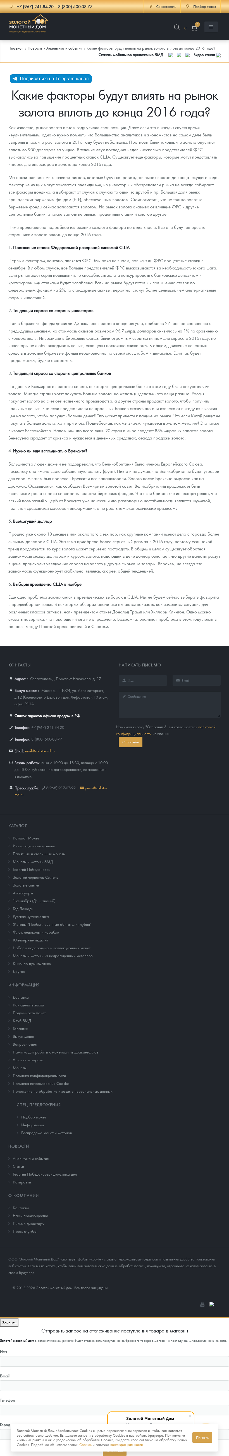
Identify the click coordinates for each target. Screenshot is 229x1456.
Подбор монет (33, 1116)
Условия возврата (28, 1059)
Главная (16, 47)
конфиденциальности (126, 1444)
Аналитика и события (31, 1158)
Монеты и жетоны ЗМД (33, 861)
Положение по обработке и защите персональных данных (63, 1091)
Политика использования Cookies (41, 1083)
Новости (18, 1145)
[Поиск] (176, 28)
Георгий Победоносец (31, 869)
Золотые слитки (26, 884)
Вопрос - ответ (25, 1043)
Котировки (22, 1181)
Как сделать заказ (28, 1004)
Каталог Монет (26, 837)
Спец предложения (39, 1104)
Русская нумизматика (31, 916)
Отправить (130, 741)
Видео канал (205, 54)
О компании (23, 1195)
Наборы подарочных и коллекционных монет (51, 947)
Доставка (21, 996)
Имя (3, 1351)
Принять (202, 1437)
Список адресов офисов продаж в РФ (47, 715)
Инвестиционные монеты (34, 845)
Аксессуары (23, 892)
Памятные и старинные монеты (39, 853)
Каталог (17, 825)
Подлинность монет (29, 1012)
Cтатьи (18, 1166)
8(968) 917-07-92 (61, 787)
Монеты (20, 1067)
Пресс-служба (25, 1231)
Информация (24, 984)
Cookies (85, 1444)
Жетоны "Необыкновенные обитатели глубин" (52, 924)
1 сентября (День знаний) (34, 900)
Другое (19, 971)
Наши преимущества (30, 1215)
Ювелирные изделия (30, 939)
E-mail (4, 1375)
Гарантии (20, 1028)
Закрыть (9, 1322)
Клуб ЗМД (22, 1020)
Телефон (7, 1399)
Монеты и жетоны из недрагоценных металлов (53, 955)
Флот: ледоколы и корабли (36, 931)
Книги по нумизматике (32, 963)
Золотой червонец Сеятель (35, 877)
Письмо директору (28, 1223)
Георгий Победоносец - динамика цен (45, 1173)
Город (5, 1424)
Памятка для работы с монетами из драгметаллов (56, 1051)
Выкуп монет (23, 1036)
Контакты (21, 1207)
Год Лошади (23, 908)
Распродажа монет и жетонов (46, 1132)
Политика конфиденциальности (39, 1075)
